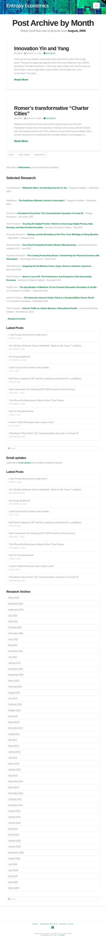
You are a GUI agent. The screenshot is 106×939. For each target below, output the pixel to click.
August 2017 (14, 734)
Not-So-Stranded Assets (21, 411)
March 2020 (13, 681)
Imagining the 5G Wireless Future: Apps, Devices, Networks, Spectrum (56, 266)
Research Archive (16, 319)
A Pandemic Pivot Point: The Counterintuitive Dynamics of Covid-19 (50, 213)
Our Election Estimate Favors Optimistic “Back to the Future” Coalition (45, 346)
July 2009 (12, 864)
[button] (96, 6)
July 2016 (12, 758)
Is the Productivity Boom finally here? (28, 335)
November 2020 (15, 669)
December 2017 (15, 728)
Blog (71, 924)
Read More (21, 79)
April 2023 (13, 621)
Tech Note (50, 53)
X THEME (61, 935)
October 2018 (14, 710)
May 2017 (12, 740)
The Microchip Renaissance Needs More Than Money (36, 400)
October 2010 (14, 823)
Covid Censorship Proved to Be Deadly (29, 367)
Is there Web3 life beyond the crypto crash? (31, 422)
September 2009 (16, 852)
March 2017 (13, 746)
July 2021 (12, 657)
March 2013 (13, 787)
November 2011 (15, 805)
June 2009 (13, 870)
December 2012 (15, 793)
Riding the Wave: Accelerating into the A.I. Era (44, 188)
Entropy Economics (27, 5)
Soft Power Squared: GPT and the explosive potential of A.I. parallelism (45, 378)
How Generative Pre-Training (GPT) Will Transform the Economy (42, 389)
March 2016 (13, 763)
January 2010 (14, 840)
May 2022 (12, 645)
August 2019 (14, 692)
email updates (24, 463)
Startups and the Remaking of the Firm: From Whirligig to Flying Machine (62, 234)
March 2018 (13, 722)
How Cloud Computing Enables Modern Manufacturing (49, 245)
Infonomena (24, 167)
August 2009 (14, 858)
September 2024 (16, 609)
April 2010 (13, 829)
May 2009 (12, 876)
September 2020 (16, 675)
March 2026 (13, 598)
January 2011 (14, 817)
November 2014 (15, 781)
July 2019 (12, 698)
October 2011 (14, 811)
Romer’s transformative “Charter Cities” (51, 110)
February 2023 (15, 627)
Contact (63, 924)
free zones (24, 155)
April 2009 (13, 882)
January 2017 (14, 752)
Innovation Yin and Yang (41, 48)
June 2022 (13, 639)
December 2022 (15, 633)
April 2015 (13, 775)
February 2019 (15, 704)
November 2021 (15, 651)
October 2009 (14, 846)
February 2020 (15, 686)
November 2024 (15, 604)
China (11, 155)
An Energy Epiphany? (19, 357)
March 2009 (13, 888)
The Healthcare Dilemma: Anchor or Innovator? (42, 200)
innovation (40, 155)
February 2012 (15, 799)
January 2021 (14, 663)
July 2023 (12, 615)
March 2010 (13, 835)
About (35, 924)
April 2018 (13, 716)
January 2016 (14, 769)
